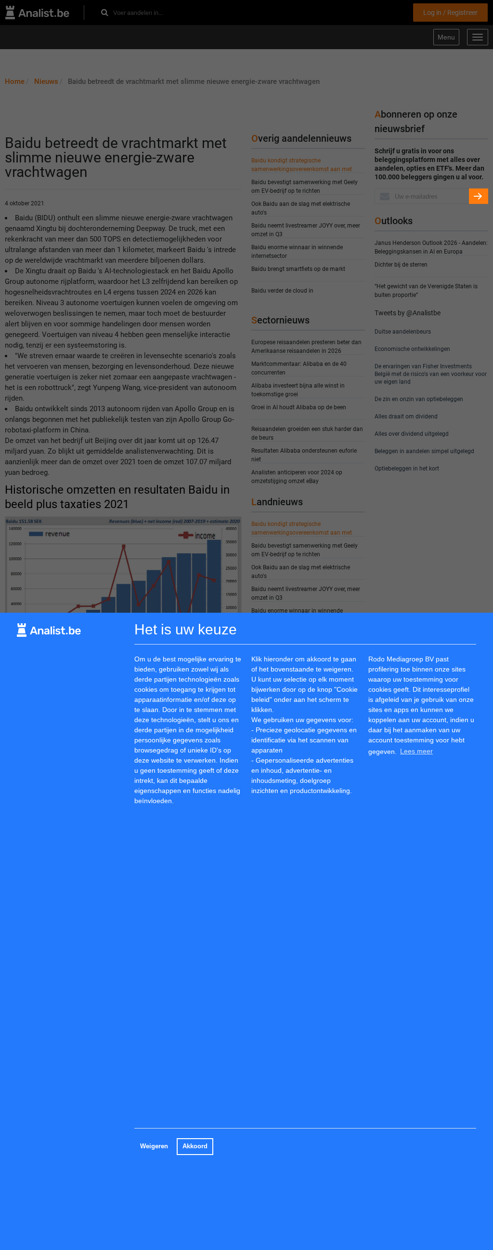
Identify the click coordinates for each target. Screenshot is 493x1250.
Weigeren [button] (154, 1146)
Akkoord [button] (195, 1146)
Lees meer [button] (416, 751)
